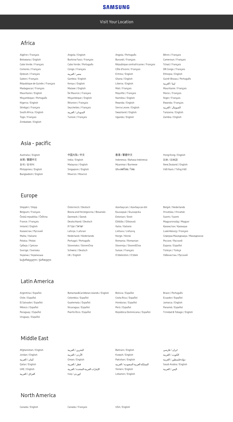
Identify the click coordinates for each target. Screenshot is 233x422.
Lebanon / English (125, 374)
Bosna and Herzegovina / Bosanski (87, 212)
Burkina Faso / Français (80, 59)
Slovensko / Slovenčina (80, 245)
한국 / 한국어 (27, 164)
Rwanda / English (124, 102)
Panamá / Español (173, 307)
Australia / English (30, 155)
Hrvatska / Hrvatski (174, 212)
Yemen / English (124, 369)
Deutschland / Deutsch (80, 221)
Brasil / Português (173, 293)
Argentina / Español (30, 293)
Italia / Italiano (123, 226)
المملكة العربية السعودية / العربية (132, 364)
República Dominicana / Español (132, 312)
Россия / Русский (172, 240)
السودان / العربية (76, 112)
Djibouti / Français (30, 74)
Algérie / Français (29, 54)
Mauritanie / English (31, 93)
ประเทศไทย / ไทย (124, 169)
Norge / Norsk (123, 235)
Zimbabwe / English (30, 121)
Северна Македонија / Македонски (183, 235)
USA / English (122, 407)
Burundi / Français (125, 59)
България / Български (128, 212)
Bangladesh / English (31, 174)
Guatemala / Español (79, 302)
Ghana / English (123, 78)
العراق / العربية (27, 374)
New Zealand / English (175, 164)
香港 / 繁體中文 (123, 155)
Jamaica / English (172, 302)
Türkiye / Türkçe (172, 250)
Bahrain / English (124, 350)
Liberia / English (124, 83)
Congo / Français (77, 69)
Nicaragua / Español (79, 307)
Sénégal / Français (30, 107)
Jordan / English (28, 354)
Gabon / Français (29, 78)
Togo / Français (28, 117)
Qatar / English (28, 364)
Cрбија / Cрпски (29, 245)
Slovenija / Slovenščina (128, 245)
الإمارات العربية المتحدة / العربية (84, 369)
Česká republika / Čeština (34, 216)
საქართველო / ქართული (35, 259)
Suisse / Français (124, 250)
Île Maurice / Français (79, 93)
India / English (75, 159)
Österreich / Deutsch (79, 207)
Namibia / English (125, 97)
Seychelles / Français (79, 107)
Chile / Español (28, 297)
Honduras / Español (126, 302)
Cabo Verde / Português (80, 64)
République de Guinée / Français (37, 83)
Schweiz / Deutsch (77, 250)
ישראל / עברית (75, 226)
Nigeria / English (29, 102)
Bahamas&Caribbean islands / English (88, 293)
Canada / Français (77, 407)
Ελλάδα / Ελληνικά (125, 221)
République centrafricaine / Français (135, 64)
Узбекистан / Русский (175, 255)
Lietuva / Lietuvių (125, 231)
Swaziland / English (126, 112)
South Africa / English (31, 112)
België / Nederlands (174, 207)
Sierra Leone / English (127, 107)
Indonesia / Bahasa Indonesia (131, 159)
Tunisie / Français (77, 117)
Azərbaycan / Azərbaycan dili (131, 207)
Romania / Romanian (126, 240)
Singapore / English (78, 169)
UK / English (74, 255)
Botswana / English (30, 59)
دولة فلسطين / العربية (174, 359)
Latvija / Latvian (77, 231)
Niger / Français (171, 97)
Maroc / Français (172, 93)
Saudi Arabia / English (175, 364)
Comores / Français (30, 69)
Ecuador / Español (172, 297)
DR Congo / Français (174, 69)
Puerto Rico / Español (79, 312)
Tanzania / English (173, 112)
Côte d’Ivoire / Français (127, 69)
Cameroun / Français (174, 59)
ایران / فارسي (170, 350)
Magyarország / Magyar (176, 221)
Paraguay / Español (30, 312)
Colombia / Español (78, 297)
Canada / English (29, 407)
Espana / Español (172, 245)
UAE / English (27, 369)
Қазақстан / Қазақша (175, 226)
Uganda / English (124, 117)
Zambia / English (172, 117)
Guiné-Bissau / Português (177, 78)
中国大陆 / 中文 (76, 155)
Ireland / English (29, 226)
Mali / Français (123, 88)
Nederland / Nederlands (81, 235)
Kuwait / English (124, 354)
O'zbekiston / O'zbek (126, 255)
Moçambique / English (80, 97)
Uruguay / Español (30, 316)
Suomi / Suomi (171, 216)
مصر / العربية (74, 74)
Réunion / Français (78, 102)
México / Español (29, 307)
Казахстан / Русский (31, 231)
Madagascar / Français (32, 88)
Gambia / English (77, 78)
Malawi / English (77, 88)
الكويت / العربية (171, 354)
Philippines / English (31, 169)
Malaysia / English (78, 164)
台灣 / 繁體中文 (28, 159)
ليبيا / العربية (169, 83)
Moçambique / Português (33, 97)
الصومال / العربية (172, 107)
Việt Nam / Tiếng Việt (175, 169)
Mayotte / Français (125, 93)
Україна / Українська (31, 255)
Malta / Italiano (28, 235)
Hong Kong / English (174, 155)
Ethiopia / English (172, 74)
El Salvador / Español (31, 302)
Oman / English (76, 359)
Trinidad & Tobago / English (178, 312)
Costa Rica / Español (126, 297)
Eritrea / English (124, 74)
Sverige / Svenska (30, 250)
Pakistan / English (125, 359)
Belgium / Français (30, 212)
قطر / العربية (74, 364)
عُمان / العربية (27, 359)
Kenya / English (76, 83)
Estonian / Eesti (123, 216)
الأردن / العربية (75, 354)
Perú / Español (123, 307)
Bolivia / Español (124, 293)
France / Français (29, 221)
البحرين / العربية (76, 350)
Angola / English (76, 54)
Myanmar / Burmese (126, 164)
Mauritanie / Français (175, 88)
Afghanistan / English (31, 350)
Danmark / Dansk (77, 216)
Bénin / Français (172, 54)
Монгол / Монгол (77, 174)
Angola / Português (125, 54)
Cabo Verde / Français (32, 64)
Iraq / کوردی (74, 374)
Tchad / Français (172, 64)
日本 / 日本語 (170, 159)
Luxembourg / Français (175, 231)
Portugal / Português (79, 240)
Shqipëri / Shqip (28, 207)
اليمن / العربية (170, 369)
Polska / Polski (28, 240)
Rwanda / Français (173, 102)
